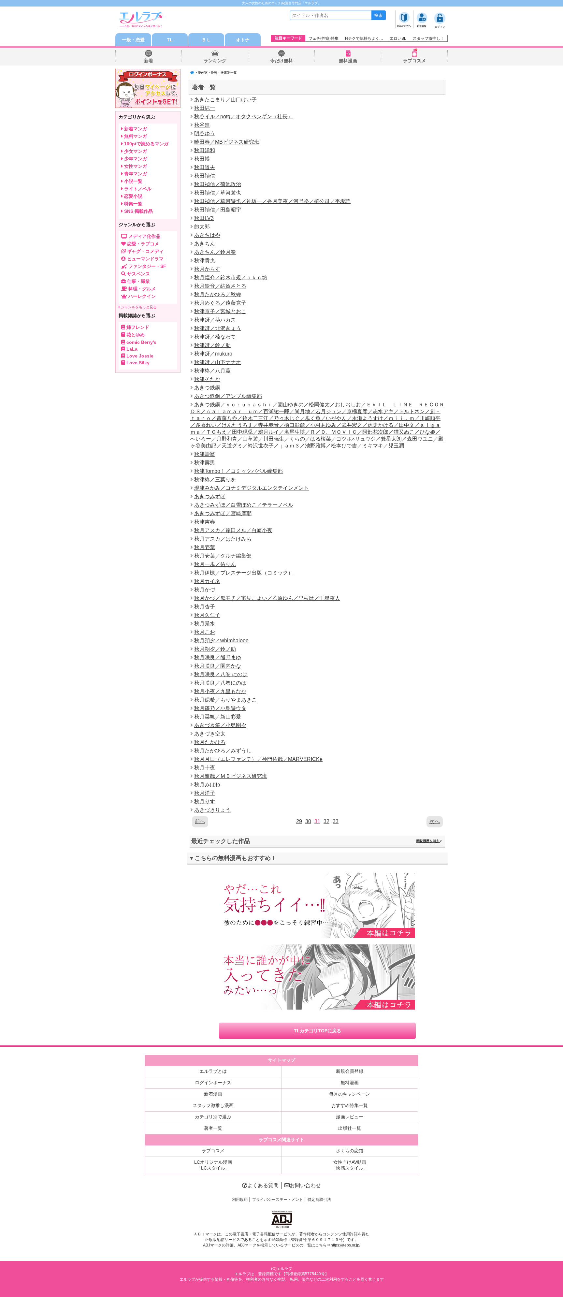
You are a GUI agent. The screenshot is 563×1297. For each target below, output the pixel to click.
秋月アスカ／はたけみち (223, 539)
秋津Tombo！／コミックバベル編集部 (238, 471)
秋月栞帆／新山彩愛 (217, 717)
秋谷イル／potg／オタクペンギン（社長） (243, 116)
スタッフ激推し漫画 (213, 1105)
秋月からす (207, 269)
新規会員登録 (349, 1071)
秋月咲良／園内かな (217, 666)
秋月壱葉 (204, 547)
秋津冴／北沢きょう (217, 328)
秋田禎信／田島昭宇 (217, 209)
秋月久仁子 (207, 615)
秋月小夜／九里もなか (220, 691)
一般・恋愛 (133, 39)
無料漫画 (348, 60)
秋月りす (204, 801)
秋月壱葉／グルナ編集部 (223, 556)
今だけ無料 (281, 60)
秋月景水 (204, 623)
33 (336, 821)
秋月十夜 (204, 767)
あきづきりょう (212, 810)
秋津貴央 (204, 260)
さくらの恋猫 (349, 1150)
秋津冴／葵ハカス (215, 320)
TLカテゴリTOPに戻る (317, 1030)
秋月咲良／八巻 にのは (221, 674)
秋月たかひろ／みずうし (223, 750)
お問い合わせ (305, 1185)
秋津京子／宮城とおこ (220, 311)
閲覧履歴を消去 (428, 841)
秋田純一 (204, 108)
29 (299, 821)
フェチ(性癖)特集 (324, 38)
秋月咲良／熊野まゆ (217, 657)
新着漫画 (213, 1094)
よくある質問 (263, 1185)
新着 (148, 60)
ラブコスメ (414, 60)
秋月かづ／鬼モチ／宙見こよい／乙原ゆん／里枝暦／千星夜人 (267, 598)
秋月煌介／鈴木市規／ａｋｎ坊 (230, 277)
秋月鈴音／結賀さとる (220, 286)
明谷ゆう (204, 133)
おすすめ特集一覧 (349, 1105)
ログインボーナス (213, 1082)
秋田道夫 (204, 167)
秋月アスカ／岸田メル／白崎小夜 (233, 530)
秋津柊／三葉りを (215, 479)
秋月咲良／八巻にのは (220, 683)
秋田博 (202, 159)
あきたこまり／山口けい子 (225, 99)
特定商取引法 (319, 1199)
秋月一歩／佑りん (215, 564)
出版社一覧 (349, 1128)
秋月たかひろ (209, 742)
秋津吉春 (204, 522)
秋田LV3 (204, 218)
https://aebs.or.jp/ (345, 1245)
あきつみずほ (209, 496)
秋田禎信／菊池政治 (217, 184)
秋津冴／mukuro (213, 354)
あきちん (204, 243)
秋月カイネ (207, 581)
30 (308, 821)
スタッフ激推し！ (428, 38)
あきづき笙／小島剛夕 (220, 725)
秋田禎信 (204, 176)
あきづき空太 (209, 733)
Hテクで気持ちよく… (364, 38)
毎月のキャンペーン (349, 1094)
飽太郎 (202, 226)
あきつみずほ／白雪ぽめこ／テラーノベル (243, 505)
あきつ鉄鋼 (207, 387)
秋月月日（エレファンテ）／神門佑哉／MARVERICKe (258, 759)
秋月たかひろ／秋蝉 (217, 294)
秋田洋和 (204, 150)
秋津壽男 (204, 462)
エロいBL (398, 38)
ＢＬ (206, 39)
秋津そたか (207, 379)
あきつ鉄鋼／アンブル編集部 (228, 396)
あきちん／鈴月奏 (215, 252)
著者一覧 (213, 1128)
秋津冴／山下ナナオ (217, 362)
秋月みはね (207, 784)
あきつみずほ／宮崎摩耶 (223, 513)
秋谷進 (202, 125)
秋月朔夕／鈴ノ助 (215, 649)
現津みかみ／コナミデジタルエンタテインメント (251, 488)
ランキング (215, 60)
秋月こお (204, 632)
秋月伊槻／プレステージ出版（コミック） (243, 573)
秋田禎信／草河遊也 (217, 193)
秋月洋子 (204, 793)
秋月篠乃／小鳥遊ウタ (220, 708)
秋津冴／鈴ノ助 (212, 345)
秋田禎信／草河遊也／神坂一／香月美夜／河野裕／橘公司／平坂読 (272, 201)
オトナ (243, 39)
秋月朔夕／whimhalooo (221, 640)
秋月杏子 (204, 606)
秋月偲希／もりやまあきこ (225, 700)
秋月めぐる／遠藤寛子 (220, 303)
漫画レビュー (349, 1116)
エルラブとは (213, 1071)
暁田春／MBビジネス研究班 (226, 142)
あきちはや (207, 235)
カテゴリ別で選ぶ (213, 1116)
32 (326, 821)
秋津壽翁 (204, 454)
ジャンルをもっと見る (138, 307)
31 (317, 821)
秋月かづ (204, 589)
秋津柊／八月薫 (212, 370)
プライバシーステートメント (277, 1199)
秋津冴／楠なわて (215, 337)
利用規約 (240, 1199)
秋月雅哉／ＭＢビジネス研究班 (230, 776)
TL (170, 39)
